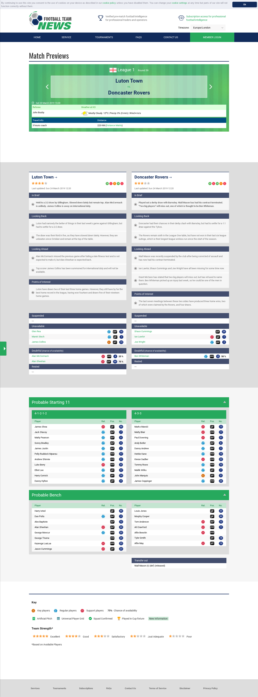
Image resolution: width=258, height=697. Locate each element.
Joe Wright (139, 342)
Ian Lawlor (139, 336)
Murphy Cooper (141, 516)
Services (35, 688)
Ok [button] (244, 4)
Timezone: (183, 27)
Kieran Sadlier (141, 459)
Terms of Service (157, 688)
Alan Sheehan (38, 361)
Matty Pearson (42, 437)
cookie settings (179, 3)
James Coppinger (143, 481)
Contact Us (130, 688)
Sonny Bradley (42, 443)
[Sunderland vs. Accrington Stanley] (47, 87)
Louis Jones (140, 511)
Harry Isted (40, 511)
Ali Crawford (140, 527)
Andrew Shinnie (42, 459)
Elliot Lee (39, 470)
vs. (129, 87)
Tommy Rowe (141, 464)
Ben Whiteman (141, 356)
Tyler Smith (140, 538)
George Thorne (42, 538)
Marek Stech (38, 336)
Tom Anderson (141, 521)
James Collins (39, 342)
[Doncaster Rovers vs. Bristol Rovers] (211, 87)
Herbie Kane (140, 454)
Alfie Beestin (140, 532)
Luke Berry (40, 464)
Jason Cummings (43, 549)
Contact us (171, 37)
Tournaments (104, 37)
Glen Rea (36, 331)
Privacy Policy (210, 688)
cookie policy (109, 3)
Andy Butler (140, 443)
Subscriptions (86, 688)
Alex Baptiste (41, 521)
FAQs (139, 37)
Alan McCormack (40, 356)
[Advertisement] (129, 142)
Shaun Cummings (143, 331)
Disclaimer (185, 688)
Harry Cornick (41, 475)
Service (66, 37)
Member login (212, 37)
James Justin (41, 448)
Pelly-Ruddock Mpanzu (46, 454)
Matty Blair (139, 432)
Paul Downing (141, 437)
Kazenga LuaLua (43, 543)
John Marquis (141, 475)
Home (37, 37)
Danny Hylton (41, 481)
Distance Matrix (114, 125)
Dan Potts (39, 516)
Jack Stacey (41, 432)
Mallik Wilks (140, 470)
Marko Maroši (141, 426)
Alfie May (139, 543)
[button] (34, 6)
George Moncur (42, 532)
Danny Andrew (141, 448)
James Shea (41, 426)
